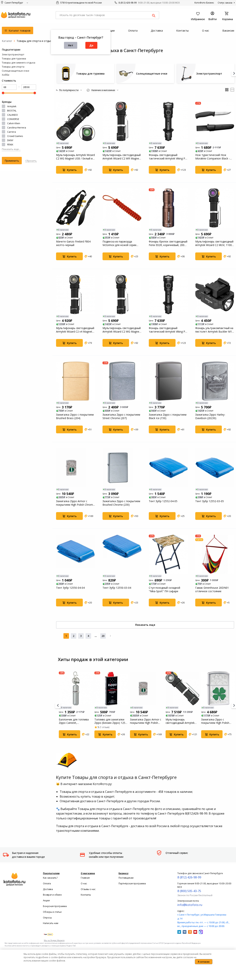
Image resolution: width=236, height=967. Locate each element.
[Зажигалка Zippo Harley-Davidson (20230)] (214, 381)
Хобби (5, 74)
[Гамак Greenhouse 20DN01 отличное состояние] (214, 554)
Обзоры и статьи (52, 911)
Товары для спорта (13, 66)
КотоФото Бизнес (204, 2)
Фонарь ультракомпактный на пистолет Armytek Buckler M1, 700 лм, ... (214, 329)
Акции (46, 900)
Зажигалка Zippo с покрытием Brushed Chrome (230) (121, 503)
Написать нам (50, 923)
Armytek (11, 106)
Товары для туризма (14, 58)
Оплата (47, 883)
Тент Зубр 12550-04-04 (70, 587)
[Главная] (7, 41)
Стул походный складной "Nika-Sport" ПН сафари (164, 589)
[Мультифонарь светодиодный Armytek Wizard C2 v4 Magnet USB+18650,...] (75, 294)
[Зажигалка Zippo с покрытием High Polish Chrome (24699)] (218, 688)
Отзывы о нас (88, 889)
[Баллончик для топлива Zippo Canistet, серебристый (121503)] (76, 688)
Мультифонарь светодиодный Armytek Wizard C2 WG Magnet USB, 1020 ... (122, 329)
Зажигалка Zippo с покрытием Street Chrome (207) (121, 416)
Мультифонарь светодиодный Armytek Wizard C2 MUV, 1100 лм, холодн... (214, 243)
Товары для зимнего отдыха (18, 62)
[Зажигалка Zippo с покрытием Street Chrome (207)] (122, 381)
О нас (84, 883)
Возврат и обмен (52, 894)
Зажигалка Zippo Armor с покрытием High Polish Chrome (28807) (75, 503)
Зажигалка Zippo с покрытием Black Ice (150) (167, 416)
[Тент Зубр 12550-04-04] (75, 554)
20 (103, 636)
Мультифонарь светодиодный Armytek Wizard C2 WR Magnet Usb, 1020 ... (122, 156)
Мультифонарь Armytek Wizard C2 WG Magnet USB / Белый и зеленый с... (75, 156)
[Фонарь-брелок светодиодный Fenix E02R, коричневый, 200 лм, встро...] (168, 208)
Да (91, 45)
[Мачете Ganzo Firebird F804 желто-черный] (75, 208)
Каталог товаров (19, 30)
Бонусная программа (55, 906)
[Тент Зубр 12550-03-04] (122, 554)
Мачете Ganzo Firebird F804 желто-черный (73, 243)
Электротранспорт (13, 54)
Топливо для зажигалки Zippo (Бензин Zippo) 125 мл (109, 721)
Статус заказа (225, 2)
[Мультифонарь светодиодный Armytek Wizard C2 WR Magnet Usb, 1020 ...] (122, 121)
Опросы (47, 917)
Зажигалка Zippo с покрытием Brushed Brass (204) (75, 416)
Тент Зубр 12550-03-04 (117, 587)
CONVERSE (13, 119)
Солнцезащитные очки (15, 70)
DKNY (10, 140)
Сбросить (31, 160)
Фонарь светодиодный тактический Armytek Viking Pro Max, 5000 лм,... (168, 156)
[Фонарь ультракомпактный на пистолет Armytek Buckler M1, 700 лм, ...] (214, 294)
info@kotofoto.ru (189, 905)
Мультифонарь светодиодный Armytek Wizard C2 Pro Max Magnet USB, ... (182, 721)
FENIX (10, 144)
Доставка (48, 889)
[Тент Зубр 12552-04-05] (168, 467)
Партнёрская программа (132, 883)
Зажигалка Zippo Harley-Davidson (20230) (210, 416)
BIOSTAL (11, 110)
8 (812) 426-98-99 (127, 2)
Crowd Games (15, 136)
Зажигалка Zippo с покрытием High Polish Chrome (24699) (215, 721)
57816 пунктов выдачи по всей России (81, 2)
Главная (85, 877)
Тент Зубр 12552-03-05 (209, 501)
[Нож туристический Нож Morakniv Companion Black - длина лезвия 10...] (214, 121)
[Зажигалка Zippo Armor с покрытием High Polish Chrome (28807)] (75, 467)
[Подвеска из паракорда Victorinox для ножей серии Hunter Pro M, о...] (122, 208)
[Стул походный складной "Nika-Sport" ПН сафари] (168, 554)
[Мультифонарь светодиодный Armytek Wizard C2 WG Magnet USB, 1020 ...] (122, 294)
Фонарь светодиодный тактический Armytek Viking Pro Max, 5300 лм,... (168, 329)
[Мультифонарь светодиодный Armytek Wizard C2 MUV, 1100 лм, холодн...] (214, 208)
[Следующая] (110, 636)
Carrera (11, 131)
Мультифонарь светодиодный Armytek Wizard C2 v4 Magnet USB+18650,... (75, 329)
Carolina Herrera (16, 127)
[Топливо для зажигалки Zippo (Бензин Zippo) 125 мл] (111, 688)
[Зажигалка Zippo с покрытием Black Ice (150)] (168, 381)
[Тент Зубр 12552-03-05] (214, 467)
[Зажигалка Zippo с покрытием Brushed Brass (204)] (75, 381)
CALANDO (12, 114)
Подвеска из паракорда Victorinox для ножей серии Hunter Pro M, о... (119, 243)
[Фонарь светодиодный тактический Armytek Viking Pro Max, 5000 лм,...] (168, 121)
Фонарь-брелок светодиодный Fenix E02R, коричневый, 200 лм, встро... (168, 243)
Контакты (86, 894)
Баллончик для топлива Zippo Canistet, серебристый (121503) (74, 721)
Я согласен (203, 961)
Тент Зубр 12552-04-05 (163, 501)
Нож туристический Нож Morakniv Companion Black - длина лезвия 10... (212, 156)
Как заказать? (50, 877)
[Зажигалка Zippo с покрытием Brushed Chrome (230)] (122, 467)
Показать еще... (11, 149)
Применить (12, 160)
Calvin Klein (13, 123)
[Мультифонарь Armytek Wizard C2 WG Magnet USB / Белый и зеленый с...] (75, 121)
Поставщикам (126, 877)
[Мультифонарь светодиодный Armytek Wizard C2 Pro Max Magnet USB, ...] (182, 688)
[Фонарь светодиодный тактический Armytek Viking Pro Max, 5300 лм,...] (168, 294)
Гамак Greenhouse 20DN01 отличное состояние (212, 589)
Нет (70, 45)
